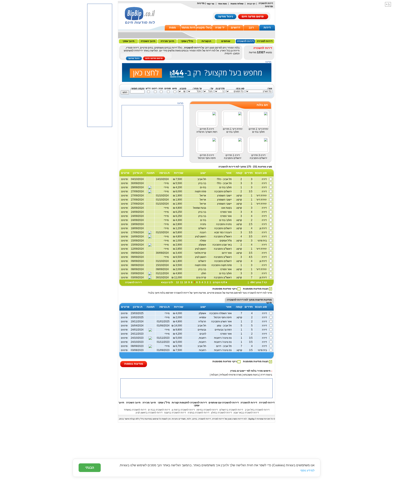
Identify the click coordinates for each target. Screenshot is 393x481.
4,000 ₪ (178, 313)
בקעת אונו (226, 207)
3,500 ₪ (178, 265)
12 (177, 282)
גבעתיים (202, 329)
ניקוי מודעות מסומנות (224, 288)
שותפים (225, 41)
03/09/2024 (137, 273)
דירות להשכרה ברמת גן (183, 410)
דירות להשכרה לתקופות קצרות (189, 402)
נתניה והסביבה (224, 224)
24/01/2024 (137, 329)
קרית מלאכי (200, 252)
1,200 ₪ (178, 228)
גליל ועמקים (226, 240)
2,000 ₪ (178, 269)
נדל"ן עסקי (187, 41)
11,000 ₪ (177, 277)
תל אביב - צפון (224, 325)
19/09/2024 (137, 224)
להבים (203, 333)
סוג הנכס (261, 172)
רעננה (203, 232)
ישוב (203, 172)
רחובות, (202, 337)
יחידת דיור (261, 195)
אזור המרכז (226, 212)
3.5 (251, 191)
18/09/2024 (137, 228)
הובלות (214, 374)
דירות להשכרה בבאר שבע (246, 412)
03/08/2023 (137, 350)
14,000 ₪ (177, 325)
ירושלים (202, 228)
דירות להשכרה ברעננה (175, 412)
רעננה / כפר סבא (223, 232)
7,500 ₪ (178, 350)
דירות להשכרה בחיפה (207, 410)
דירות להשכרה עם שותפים (224, 402)
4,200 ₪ (178, 333)
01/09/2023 (164, 350)
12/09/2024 (137, 248)
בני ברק (202, 183)
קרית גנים (201, 277)
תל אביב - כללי (224, 179)
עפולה (203, 240)
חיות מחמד (188, 27)
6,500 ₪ (178, 257)
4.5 (251, 257)
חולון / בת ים (225, 187)
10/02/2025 (137, 317)
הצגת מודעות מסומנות (256, 288)
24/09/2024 (137, 212)
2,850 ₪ (178, 248)
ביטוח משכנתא (251, 374)
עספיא (203, 317)
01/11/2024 (163, 273)
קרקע (239, 195)
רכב (251, 27)
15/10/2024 (163, 265)
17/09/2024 (137, 232)
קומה (239, 172)
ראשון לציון (201, 236)
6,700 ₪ (178, 346)
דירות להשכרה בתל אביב (257, 410)
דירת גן (263, 228)
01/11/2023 (164, 337)
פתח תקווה (201, 191)
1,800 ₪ (178, 261)
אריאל (203, 195)
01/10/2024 (163, 232)
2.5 (251, 224)
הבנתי (89, 467)
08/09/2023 (137, 346)
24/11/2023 (137, 333)
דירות (267, 27)
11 (181, 282)
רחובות (203, 350)
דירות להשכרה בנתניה (198, 412)
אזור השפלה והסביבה (220, 313)
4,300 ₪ (178, 220)
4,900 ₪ (178, 273)
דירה (264, 179)
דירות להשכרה (245, 41)
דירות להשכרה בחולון (221, 412)
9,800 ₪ (178, 329)
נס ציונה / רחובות (223, 337)
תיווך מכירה (167, 41)
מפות (172, 27)
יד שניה (220, 27)
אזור (229, 172)
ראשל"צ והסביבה (223, 236)
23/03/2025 (137, 313)
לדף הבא (168, 282)
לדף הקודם (219, 282)
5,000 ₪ (178, 337)
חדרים (249, 172)
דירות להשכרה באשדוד (135, 410)
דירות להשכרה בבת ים (159, 410)
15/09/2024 (137, 240)
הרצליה (202, 321)
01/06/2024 (164, 325)
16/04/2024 (137, 325)
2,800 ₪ (178, 224)
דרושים (235, 27)
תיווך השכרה (148, 41)
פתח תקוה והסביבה (221, 265)
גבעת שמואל (200, 207)
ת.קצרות (206, 41)
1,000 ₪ (178, 240)
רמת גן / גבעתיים (223, 329)
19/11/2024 (137, 321)
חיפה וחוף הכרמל (223, 317)
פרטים (124, 212)
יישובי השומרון (224, 195)
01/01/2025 (164, 321)
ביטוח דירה (266, 374)
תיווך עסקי (128, 41)
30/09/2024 (163, 252)
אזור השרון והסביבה (221, 321)
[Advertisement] (152, 182)
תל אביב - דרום (224, 346)
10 (185, 282)
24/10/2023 (137, 337)
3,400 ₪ (178, 252)
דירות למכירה (264, 41)
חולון (204, 273)
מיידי (167, 212)
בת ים (203, 220)
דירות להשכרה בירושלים (231, 410)
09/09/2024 (137, 252)
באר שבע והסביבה (222, 244)
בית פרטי (262, 240)
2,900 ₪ (178, 244)
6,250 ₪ (178, 212)
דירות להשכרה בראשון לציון (149, 412)
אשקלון (203, 244)
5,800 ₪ (178, 232)
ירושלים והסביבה (223, 191)
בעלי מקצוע (204, 27)
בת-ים (203, 187)
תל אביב (202, 179)
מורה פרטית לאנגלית (230, 374)
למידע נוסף (307, 470)
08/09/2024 (137, 265)
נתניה (203, 224)
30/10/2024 (163, 277)
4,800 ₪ (178, 236)
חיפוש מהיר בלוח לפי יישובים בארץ (250, 370)
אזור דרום (227, 252)
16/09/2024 (137, 236)
